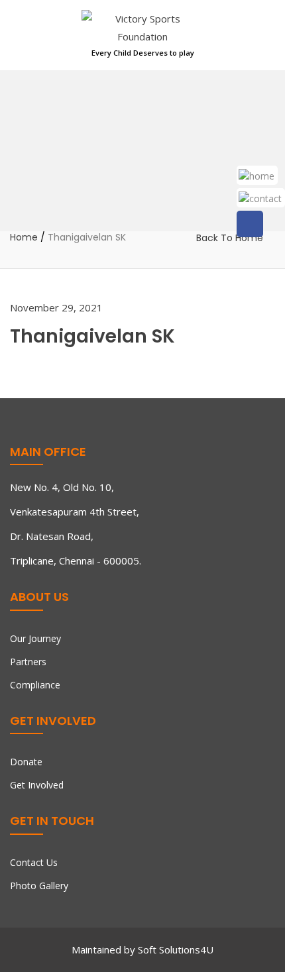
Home (24, 237)
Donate (26, 761)
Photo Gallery (39, 885)
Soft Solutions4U (175, 949)
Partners (28, 661)
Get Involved (37, 785)
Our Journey (35, 638)
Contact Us (34, 862)
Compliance (35, 684)
